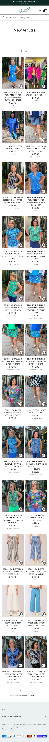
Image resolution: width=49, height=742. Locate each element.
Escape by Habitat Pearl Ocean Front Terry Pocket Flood (13, 623)
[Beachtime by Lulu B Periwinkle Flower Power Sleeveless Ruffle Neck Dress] (13, 73)
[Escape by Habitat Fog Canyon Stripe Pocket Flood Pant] (13, 550)
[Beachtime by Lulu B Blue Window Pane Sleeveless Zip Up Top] (13, 442)
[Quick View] (21, 86)
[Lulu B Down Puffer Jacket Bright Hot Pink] (36, 73)
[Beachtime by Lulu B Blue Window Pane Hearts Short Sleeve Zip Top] (13, 232)
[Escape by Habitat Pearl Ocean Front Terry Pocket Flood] (13, 601)
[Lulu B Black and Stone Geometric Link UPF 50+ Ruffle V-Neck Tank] (13, 178)
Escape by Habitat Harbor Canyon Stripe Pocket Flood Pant (36, 571)
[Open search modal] (40, 9)
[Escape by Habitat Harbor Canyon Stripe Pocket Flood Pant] (36, 550)
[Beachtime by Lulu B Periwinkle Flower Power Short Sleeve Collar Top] (36, 178)
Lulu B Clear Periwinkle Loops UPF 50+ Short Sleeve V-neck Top (13, 674)
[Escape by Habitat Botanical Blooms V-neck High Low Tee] (13, 391)
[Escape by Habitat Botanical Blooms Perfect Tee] (36, 496)
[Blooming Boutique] (24, 10)
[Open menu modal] (3, 9)
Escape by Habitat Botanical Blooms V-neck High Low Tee (13, 412)
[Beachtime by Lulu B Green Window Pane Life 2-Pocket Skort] (13, 340)
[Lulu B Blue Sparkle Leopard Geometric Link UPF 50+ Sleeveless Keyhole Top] (36, 442)
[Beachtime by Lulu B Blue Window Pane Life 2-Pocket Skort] (36, 340)
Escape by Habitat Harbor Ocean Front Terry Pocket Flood (36, 623)
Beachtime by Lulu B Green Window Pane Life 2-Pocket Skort (13, 361)
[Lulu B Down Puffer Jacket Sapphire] (13, 127)
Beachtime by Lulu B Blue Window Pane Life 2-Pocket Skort (36, 361)
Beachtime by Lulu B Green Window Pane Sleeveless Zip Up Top (13, 307)
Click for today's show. (20, 2)
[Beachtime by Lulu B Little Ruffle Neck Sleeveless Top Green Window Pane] (13, 496)
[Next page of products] (31, 690)
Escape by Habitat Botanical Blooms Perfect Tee (36, 517)
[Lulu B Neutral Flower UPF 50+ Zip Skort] (36, 391)
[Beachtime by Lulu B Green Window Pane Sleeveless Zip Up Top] (13, 286)
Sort (26, 51)
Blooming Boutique (22, 725)
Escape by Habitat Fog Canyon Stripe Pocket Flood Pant (13, 571)
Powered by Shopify (9, 729)
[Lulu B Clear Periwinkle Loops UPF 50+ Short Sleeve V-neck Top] (13, 652)
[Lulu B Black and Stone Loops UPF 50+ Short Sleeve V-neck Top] (36, 652)
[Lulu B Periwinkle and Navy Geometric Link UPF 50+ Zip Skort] (36, 127)
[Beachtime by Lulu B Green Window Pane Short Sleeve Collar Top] (36, 232)
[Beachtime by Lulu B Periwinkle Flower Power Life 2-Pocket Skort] (36, 286)
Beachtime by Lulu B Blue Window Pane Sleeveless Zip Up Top (13, 464)
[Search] (3, 17)
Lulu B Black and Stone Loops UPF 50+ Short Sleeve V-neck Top (36, 674)
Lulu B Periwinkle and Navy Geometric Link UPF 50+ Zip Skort (36, 148)
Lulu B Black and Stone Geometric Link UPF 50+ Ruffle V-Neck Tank (13, 200)
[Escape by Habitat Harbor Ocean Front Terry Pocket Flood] (36, 601)
